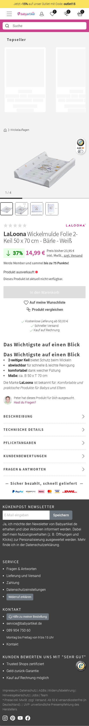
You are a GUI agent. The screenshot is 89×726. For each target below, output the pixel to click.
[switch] (80, 151)
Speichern (61, 515)
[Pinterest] (14, 718)
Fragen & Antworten (21, 569)
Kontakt (12, 644)
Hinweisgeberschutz (16, 695)
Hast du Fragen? (25, 402)
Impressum (10, 690)
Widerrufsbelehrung (61, 690)
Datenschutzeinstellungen (26, 590)
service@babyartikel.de (24, 623)
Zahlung (12, 583)
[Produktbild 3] (36, 208)
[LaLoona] (76, 225)
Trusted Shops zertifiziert (25, 664)
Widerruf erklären (19, 597)
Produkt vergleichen (47, 310)
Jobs (35, 695)
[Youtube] (21, 718)
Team (44, 695)
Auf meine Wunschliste (47, 302)
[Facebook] (28, 718)
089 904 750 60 (18, 630)
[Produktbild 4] (51, 208)
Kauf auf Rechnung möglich (27, 678)
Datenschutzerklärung (42, 545)
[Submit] (8, 26)
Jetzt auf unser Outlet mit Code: (44, 4)
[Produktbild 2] (21, 208)
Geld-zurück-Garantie (22, 671)
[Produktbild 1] (6, 208)
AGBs (42, 690)
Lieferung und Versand (23, 576)
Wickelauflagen (19, 129)
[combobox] (44, 25)
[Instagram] (6, 718)
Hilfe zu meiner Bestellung (29, 616)
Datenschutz (28, 690)
